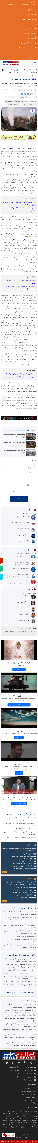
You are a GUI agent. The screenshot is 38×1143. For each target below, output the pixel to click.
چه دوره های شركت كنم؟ (19, 804)
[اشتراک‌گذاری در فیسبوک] (28, 94)
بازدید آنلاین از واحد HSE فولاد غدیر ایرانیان (20, 377)
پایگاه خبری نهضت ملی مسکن (21, 529)
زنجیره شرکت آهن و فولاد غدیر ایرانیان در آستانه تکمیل (19, 837)
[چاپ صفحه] (5, 70)
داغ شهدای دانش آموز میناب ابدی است (19, 663)
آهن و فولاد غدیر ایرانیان (26, 90)
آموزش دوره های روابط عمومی (27, 1092)
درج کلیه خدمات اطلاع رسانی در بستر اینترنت (22, 866)
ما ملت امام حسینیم (19, 669)
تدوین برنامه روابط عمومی (28, 1094)
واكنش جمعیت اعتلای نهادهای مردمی (19, 705)
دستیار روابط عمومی (30, 1100)
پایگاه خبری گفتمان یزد (23, 535)
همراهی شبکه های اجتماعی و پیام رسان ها (23, 856)
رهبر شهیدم (19, 773)
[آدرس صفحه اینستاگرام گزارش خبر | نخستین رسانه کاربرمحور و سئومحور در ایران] (31, 1062)
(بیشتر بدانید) (32, 634)
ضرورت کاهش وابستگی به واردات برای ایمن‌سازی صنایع (19, 982)
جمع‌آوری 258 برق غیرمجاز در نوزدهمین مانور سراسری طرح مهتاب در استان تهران (18, 4)
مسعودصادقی (25, 608)
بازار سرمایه (34, 70)
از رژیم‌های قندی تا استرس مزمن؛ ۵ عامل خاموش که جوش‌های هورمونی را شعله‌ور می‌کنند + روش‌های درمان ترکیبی (20, 919)
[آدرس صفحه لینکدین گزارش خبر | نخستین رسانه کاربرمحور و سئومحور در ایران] (25, 1062)
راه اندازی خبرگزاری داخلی (27, 854)
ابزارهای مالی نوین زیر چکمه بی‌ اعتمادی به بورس (21, 970)
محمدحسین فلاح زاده (23, 620)
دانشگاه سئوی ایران (24, 541)
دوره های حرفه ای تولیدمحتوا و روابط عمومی (19, 797)
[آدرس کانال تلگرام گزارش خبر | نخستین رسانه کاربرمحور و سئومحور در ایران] (19, 1062)
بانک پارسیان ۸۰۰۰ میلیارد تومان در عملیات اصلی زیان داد (18, 973)
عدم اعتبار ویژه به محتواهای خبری (25, 895)
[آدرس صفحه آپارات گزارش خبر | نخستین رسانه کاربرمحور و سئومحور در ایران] (6, 1062)
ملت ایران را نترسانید (19, 696)
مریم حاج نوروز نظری (23, 602)
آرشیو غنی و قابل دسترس (27, 859)
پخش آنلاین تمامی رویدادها (26, 861)
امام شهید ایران (19, 764)
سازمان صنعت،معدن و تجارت (21, 568)
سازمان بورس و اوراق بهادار (22, 562)
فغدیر (24, 105)
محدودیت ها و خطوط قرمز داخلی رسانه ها (23, 890)
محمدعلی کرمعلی (24, 614)
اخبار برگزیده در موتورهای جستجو (23, 908)
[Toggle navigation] (34, 63)
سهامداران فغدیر (9, 101)
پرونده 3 (2, 577)
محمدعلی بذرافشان (24, 596)
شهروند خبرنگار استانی (29, 1089)
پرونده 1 (2, 561)
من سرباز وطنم (19, 731)
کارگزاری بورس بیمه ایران (22, 556)
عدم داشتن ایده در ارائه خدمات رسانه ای (23, 892)
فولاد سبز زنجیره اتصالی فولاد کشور (24, 829)
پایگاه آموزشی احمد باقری (22, 516)
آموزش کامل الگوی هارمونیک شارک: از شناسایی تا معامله (19, 985)
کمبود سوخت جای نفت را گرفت (25, 936)
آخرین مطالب (29, 1001)
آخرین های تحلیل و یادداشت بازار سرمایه (20, 955)
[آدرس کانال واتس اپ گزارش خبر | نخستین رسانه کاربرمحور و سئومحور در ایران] (12, 1062)
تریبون (27, 581)
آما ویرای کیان (14, 1137)
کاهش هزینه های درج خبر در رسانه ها (24, 868)
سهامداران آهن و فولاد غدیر (14, 105)
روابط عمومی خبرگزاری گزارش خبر (20, 522)
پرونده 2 (2, 569)
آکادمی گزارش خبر (30, 1097)
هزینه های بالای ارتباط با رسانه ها (25, 888)
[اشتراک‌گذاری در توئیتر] (24, 94)
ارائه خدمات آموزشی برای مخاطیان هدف (23, 864)
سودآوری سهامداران (32, 105)
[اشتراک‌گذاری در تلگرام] (21, 94)
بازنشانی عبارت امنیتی (18, 491)
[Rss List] (19, 52)
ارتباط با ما (32, 1103)
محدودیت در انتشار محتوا (27, 897)
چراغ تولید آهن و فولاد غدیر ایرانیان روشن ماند (19, 374)
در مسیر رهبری (19, 738)
